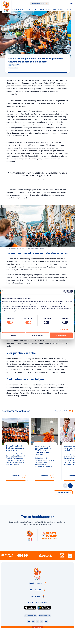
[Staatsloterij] (7, 555)
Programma (17, 9)
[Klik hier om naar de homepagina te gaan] (6, 6)
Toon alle (62, 411)
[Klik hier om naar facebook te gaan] (28, 621)
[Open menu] (71, 3)
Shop (67, 9)
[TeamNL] (29, 535)
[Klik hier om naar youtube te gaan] (46, 621)
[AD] (62, 555)
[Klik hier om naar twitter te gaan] (41, 621)
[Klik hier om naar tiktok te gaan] (37, 621)
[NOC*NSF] (70, 555)
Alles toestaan (61, 335)
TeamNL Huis (44, 9)
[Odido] (22, 555)
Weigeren (14, 335)
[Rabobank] (45, 555)
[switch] (28, 322)
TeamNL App (57, 9)
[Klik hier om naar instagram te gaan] (33, 621)
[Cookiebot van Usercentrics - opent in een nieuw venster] (64, 291)
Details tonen (64, 329)
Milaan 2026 (30, 9)
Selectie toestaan (37, 335)
